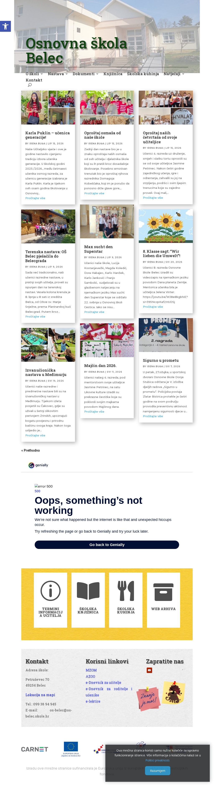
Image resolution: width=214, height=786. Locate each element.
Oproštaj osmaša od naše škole (102, 135)
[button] (5, 26)
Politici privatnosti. (157, 760)
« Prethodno (30, 450)
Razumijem (157, 771)
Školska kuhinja (143, 74)
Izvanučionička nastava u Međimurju (45, 372)
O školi (32, 74)
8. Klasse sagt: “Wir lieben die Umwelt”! (161, 253)
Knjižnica (112, 74)
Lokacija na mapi (40, 694)
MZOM (91, 670)
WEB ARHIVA (163, 609)
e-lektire (93, 701)
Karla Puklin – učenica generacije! (47, 135)
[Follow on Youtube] (149, 670)
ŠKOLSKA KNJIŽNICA (88, 610)
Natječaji (172, 74)
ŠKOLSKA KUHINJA (126, 610)
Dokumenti (84, 74)
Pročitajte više (35, 198)
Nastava (56, 74)
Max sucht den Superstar (98, 249)
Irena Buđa (37, 143)
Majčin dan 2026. (100, 365)
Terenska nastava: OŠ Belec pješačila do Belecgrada (45, 256)
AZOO (90, 676)
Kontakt (34, 81)
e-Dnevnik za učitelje (103, 682)
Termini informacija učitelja (50, 612)
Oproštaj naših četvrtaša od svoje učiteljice (160, 137)
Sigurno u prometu (161, 360)
